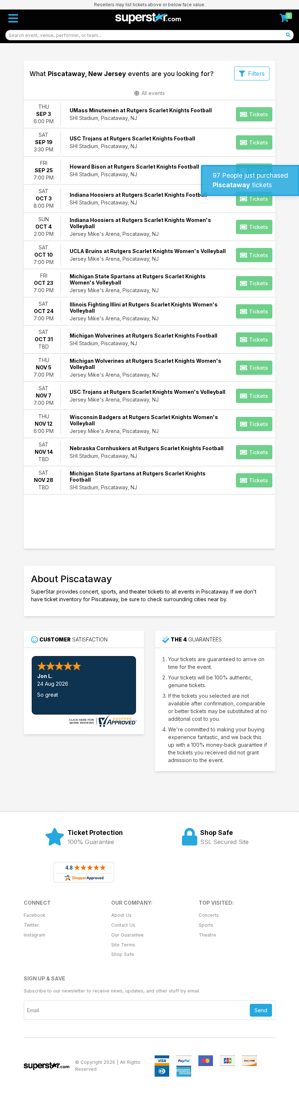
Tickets (258, 114)
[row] (149, 114)
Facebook (35, 915)
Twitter (31, 925)
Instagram (34, 935)
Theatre (207, 935)
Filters (256, 73)
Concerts (209, 915)
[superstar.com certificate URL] (102, 720)
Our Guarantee (127, 935)
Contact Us (123, 925)
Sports (206, 925)
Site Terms (123, 945)
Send (261, 1010)
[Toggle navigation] (13, 18)
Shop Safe (122, 954)
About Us (121, 915)
